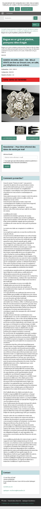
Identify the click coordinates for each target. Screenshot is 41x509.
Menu (35, 24)
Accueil (3, 29)
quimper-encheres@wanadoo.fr (14, 490)
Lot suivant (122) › (32, 138)
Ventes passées (11, 29)
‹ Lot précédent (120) (9, 138)
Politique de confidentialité (10, 503)
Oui (11, 9)
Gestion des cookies (27, 503)
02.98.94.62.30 (7, 487)
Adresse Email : (8, 154)
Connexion (9, 13)
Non (17, 9)
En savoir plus (26, 9)
